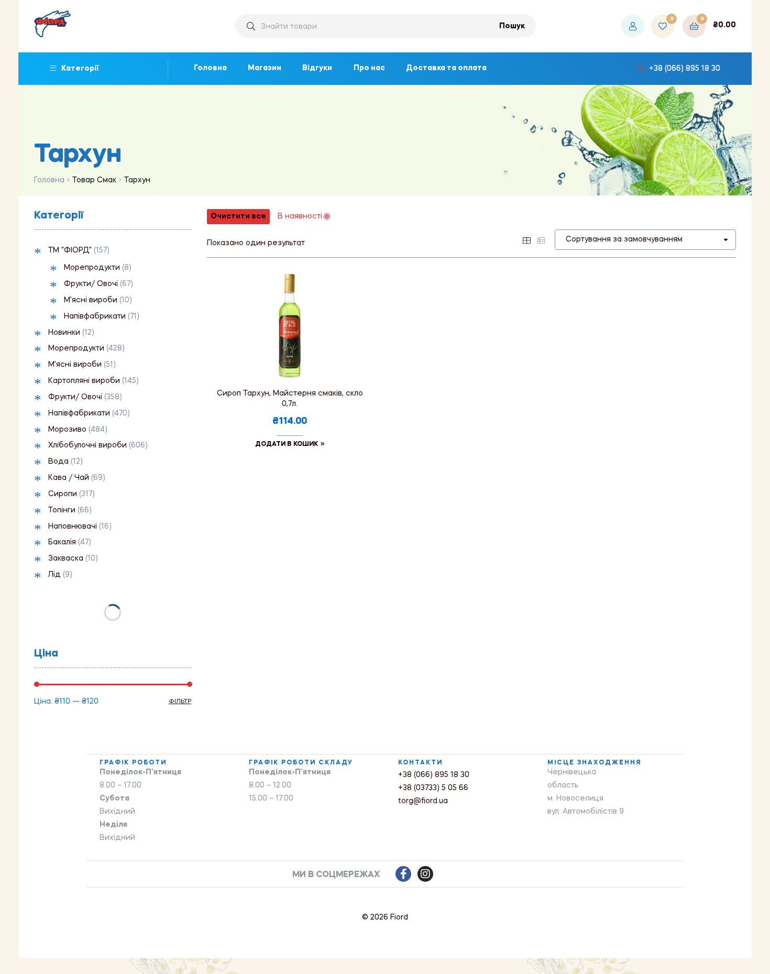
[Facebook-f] (403, 874)
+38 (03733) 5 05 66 (433, 788)
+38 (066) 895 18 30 (433, 775)
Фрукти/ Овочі (91, 284)
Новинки (64, 332)
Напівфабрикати (95, 316)
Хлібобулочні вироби (87, 445)
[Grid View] (526, 239)
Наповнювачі (72, 526)
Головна (49, 180)
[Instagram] (425, 874)
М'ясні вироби (90, 300)
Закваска (65, 558)
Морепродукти (92, 267)
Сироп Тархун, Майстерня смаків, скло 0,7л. (290, 399)
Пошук (512, 26)
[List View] (541, 239)
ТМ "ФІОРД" (70, 250)
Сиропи (62, 494)
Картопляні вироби (84, 381)
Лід (54, 574)
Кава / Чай (68, 477)
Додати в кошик (286, 444)
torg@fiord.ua (423, 801)
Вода (58, 461)
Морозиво (67, 429)
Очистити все (238, 216)
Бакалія (62, 542)
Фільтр (180, 701)
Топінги (61, 510)
